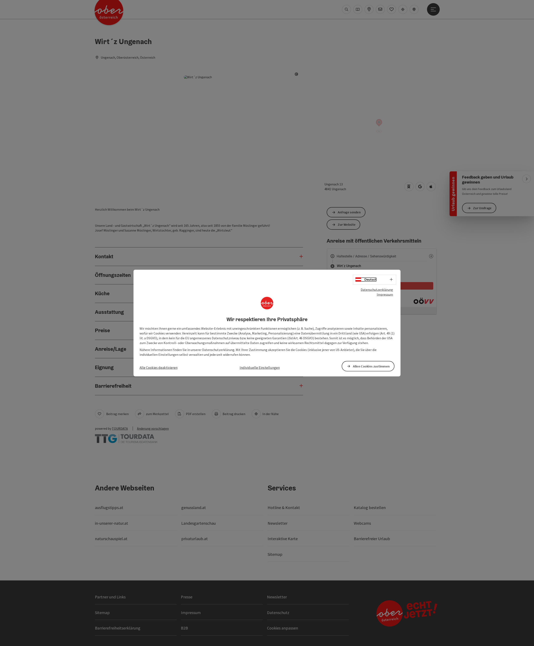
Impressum (385, 294)
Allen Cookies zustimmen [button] (371, 366)
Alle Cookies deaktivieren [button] (159, 367)
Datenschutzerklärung (377, 290)
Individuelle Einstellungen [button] (260, 367)
